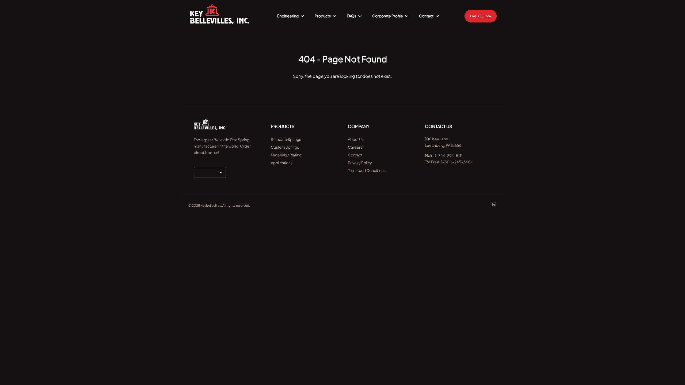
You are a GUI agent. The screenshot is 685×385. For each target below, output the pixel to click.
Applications (281, 162)
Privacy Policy (360, 162)
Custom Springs (285, 147)
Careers (355, 147)
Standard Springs (286, 139)
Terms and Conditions (367, 170)
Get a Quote (480, 16)
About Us (356, 139)
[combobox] (210, 172)
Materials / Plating (286, 154)
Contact (355, 154)
